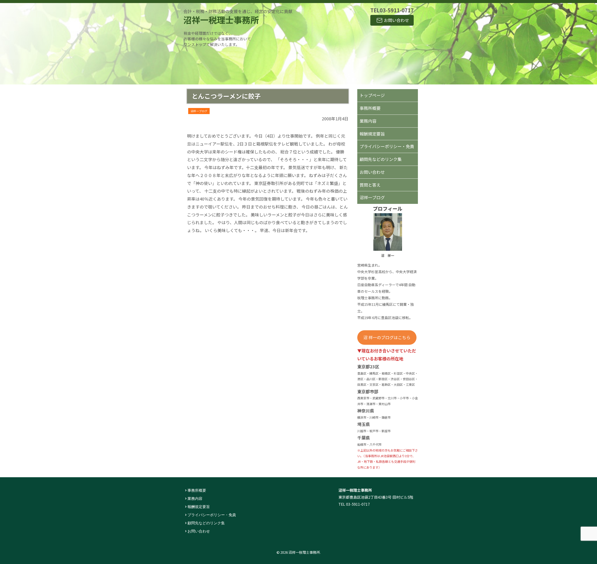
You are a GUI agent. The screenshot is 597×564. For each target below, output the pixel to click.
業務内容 (368, 121)
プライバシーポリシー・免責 (387, 146)
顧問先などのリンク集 (381, 159)
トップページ (372, 95)
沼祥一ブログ (199, 111)
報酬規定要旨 (372, 134)
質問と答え (370, 185)
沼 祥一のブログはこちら (386, 337)
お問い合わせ (396, 20)
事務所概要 (370, 108)
